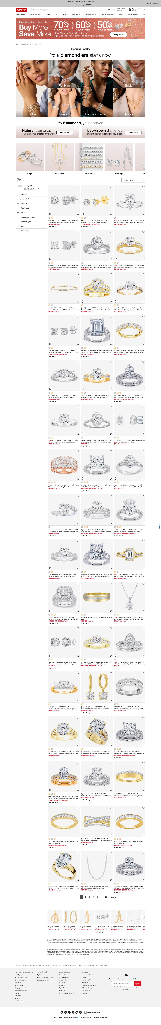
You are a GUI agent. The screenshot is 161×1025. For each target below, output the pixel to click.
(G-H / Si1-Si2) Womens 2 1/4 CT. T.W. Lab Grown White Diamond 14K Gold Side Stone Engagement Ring (96, 486)
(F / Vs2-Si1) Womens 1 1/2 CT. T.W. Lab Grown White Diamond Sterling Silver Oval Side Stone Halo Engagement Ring (129, 486)
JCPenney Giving (87, 988)
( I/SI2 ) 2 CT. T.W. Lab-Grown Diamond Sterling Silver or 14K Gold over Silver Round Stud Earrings (63, 221)
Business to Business (88, 975)
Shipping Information (21, 988)
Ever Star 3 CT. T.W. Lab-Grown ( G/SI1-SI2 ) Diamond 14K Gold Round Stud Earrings (62, 663)
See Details (126, 989)
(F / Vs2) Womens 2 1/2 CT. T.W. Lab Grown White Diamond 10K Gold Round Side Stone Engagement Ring (96, 663)
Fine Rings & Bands (57, 965)
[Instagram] (66, 1012)
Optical (61, 988)
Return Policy (19, 985)
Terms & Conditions (68, 1021)
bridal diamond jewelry (68, 952)
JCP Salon (62, 982)
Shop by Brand (86, 990)
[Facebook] (69, 1012)
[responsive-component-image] (30, 157)
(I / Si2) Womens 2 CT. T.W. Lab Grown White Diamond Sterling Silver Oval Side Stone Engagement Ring (95, 396)
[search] (110, 10)
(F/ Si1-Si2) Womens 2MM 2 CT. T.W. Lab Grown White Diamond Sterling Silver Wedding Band (129, 351)
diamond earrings (92, 951)
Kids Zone (62, 990)
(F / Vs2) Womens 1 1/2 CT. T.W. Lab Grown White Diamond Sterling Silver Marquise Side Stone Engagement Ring (129, 221)
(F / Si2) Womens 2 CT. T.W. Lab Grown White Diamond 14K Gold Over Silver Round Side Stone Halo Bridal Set (96, 309)
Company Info (86, 980)
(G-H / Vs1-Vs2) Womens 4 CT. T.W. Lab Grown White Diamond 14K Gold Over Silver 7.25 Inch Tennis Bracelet (63, 309)
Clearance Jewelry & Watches (43, 965)
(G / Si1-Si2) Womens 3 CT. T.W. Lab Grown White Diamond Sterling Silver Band (63, 486)
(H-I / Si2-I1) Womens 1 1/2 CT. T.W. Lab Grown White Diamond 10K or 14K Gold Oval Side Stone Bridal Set (63, 797)
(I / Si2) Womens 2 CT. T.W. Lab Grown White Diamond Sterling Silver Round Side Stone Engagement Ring (62, 575)
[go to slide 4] (81, 5)
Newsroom (85, 982)
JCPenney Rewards (20, 980)
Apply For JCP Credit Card (45, 977)
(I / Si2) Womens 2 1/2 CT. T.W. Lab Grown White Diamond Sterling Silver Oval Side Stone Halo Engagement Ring (96, 266)
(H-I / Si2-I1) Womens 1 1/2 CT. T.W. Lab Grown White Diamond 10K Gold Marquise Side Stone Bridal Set (128, 396)
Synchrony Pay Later (21, 990)
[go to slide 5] (83, 5)
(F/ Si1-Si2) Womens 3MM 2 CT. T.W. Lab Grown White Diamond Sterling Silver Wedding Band (129, 708)
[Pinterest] (73, 1012)
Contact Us (18, 982)
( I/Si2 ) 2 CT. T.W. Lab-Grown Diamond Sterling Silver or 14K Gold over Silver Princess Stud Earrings (63, 266)
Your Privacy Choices (70, 1017)
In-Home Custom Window (67, 993)
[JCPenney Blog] (81, 1012)
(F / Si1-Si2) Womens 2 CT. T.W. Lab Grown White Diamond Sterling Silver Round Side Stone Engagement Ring (129, 309)
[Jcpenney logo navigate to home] (21, 10)
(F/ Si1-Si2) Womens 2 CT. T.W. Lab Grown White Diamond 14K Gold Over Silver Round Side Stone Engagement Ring (129, 266)
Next (112, 897)
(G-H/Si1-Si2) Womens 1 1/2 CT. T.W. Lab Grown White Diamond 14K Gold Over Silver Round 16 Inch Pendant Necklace (128, 618)
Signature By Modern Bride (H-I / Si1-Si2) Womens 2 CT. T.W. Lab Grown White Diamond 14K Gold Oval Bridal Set (96, 531)
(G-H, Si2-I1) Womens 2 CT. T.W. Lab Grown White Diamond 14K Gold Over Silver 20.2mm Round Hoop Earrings (96, 708)
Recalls (17, 993)
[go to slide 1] (76, 5)
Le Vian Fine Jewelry (104, 965)
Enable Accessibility (153, 3)
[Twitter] (62, 1012)
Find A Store (63, 975)
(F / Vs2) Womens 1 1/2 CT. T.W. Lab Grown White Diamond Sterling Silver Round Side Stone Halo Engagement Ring (63, 753)
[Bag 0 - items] (143, 10)
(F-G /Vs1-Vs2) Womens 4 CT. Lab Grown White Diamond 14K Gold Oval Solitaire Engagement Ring (63, 887)
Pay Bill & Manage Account (45, 975)
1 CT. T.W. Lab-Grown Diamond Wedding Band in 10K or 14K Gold (129, 842)
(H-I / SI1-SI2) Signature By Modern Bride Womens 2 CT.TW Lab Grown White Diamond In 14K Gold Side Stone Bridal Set (129, 753)
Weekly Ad (62, 980)
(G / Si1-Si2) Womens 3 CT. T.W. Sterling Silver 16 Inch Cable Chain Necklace (95, 887)
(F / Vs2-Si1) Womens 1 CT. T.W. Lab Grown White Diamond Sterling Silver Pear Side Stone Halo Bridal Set (129, 663)
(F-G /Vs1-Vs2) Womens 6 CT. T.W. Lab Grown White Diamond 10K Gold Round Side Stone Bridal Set (95, 753)
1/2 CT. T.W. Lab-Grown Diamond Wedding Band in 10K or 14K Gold (63, 842)
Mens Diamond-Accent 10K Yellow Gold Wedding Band (96, 618)
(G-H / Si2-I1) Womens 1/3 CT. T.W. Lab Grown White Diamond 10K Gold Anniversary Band (128, 795)
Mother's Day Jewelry (30, 965)
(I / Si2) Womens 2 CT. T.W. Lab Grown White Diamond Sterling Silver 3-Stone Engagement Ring (62, 708)
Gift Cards (18, 996)
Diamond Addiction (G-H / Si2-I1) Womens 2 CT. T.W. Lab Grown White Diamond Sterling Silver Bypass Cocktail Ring (63, 531)
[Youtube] (77, 1012)
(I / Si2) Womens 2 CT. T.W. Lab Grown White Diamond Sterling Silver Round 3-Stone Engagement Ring (62, 396)
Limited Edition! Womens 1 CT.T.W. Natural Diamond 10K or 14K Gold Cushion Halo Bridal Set (63, 618)
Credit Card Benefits (43, 980)
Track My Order (19, 975)
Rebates (17, 998)
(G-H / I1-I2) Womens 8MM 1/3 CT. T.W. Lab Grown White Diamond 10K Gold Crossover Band (96, 840)
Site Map (84, 993)
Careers (84, 977)
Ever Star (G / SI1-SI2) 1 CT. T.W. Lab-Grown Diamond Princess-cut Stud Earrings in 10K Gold (63, 351)
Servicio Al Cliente (20, 1001)
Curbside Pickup (64, 977)
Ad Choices (78, 1021)
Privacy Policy (58, 1017)
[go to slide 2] (78, 5)
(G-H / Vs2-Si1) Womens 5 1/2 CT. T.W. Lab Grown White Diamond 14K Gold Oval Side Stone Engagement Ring (129, 531)
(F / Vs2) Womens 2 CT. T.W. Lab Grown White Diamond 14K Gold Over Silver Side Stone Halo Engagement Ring (129, 575)
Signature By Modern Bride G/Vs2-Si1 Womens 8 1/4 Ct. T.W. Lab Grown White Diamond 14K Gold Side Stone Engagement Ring (96, 351)
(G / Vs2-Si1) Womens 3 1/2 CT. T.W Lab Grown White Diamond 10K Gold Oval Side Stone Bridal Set (129, 887)
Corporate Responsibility (89, 985)
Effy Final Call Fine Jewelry (69, 965)
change (37, 188)
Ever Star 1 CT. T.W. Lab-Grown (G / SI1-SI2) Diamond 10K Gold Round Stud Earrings (94, 221)
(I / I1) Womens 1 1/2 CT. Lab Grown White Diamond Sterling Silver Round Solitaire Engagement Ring (63, 441)
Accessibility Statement (100, 1017)
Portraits (62, 985)
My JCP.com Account (21, 977)
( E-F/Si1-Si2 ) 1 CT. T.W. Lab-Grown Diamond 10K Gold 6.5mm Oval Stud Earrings (129, 441)
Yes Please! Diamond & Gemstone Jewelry (87, 965)
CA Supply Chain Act (85, 1017)
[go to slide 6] (85, 5)
